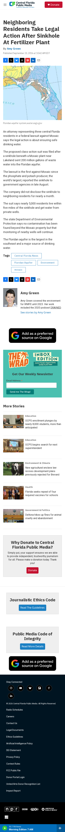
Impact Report (13, 791)
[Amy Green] (10, 297)
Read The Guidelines (32, 607)
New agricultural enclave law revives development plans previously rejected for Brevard (42, 471)
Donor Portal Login (15, 777)
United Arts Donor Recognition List (23, 784)
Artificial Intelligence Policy (19, 743)
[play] (5, 828)
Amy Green (14, 48)
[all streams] (61, 828)
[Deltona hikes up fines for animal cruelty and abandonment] (13, 516)
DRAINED (55, 307)
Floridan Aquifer (24, 262)
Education (30, 416)
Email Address (14, 380)
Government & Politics (37, 510)
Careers (10, 716)
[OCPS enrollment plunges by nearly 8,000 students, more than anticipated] (13, 421)
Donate (54, 4)
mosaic (18, 269)
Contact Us (11, 723)
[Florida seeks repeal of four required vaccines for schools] (13, 492)
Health (29, 487)
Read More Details (33, 646)
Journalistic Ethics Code (32, 599)
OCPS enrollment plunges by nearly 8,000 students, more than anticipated (43, 424)
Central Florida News (26, 255)
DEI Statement (13, 750)
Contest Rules (13, 764)
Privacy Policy (13, 757)
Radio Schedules (14, 710)
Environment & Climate (37, 463)
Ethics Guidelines (14, 737)
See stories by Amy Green (36, 312)
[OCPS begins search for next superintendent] (13, 445)
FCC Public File (13, 770)
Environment (48, 262)
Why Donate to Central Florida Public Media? (32, 545)
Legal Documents (15, 730)
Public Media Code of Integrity (32, 636)
